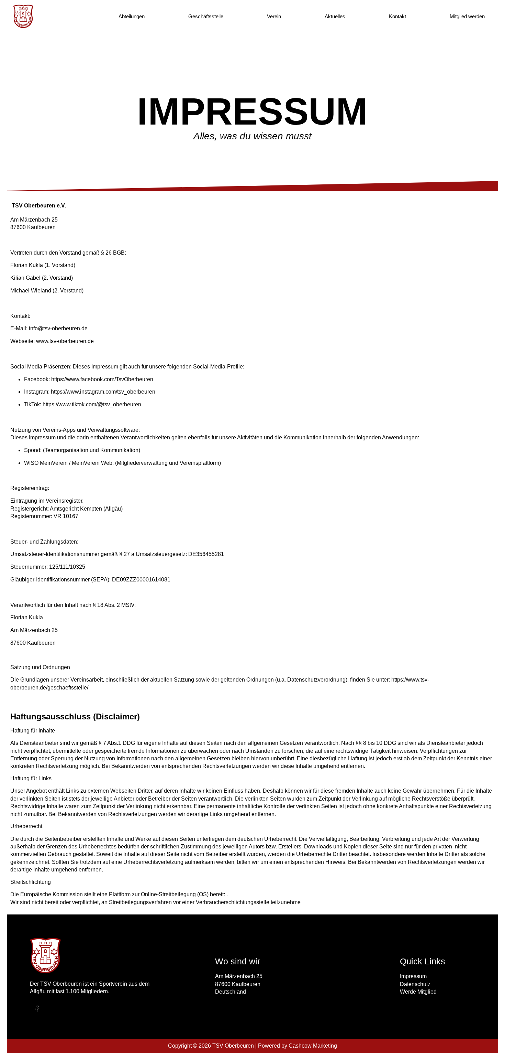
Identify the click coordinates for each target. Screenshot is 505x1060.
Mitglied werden (467, 16)
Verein (274, 16)
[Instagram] (51, 1009)
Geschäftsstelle (205, 16)
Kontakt (397, 16)
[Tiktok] (65, 1009)
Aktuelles (335, 16)
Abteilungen (132, 16)
